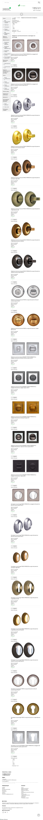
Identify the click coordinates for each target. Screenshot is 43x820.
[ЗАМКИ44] (5, 812)
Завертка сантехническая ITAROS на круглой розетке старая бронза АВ (24, 329)
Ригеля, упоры (6, 91)
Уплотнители (23, 795)
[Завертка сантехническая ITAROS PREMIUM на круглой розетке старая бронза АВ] (25, 199)
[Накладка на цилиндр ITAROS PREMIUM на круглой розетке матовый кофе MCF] (21, 556)
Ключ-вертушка (6, 104)
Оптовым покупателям (6, 789)
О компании (4, 791)
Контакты (3, 793)
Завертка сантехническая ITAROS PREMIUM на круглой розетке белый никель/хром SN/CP (25, 116)
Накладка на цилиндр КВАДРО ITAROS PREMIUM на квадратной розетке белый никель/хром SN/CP (25, 746)
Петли (4, 75)
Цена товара (14, 22)
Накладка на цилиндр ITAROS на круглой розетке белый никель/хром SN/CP (24, 689)
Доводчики (5, 97)
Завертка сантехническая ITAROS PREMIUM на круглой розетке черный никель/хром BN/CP (25, 272)
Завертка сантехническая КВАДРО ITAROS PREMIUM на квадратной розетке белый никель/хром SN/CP (23, 357)
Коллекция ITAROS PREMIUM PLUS (7, 47)
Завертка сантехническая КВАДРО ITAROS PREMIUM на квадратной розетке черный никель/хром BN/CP (23, 446)
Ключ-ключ (6, 106)
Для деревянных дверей (6, 33)
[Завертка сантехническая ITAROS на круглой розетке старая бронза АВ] (25, 319)
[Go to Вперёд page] (13, 27)
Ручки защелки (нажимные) (7, 57)
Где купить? (4, 790)
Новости (3, 792)
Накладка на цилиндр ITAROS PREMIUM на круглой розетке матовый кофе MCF (24, 567)
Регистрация (38, 10)
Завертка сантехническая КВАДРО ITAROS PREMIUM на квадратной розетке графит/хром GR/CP (23, 387)
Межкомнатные (7, 64)
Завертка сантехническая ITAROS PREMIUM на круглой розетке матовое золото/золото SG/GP (25, 147)
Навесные (6, 24)
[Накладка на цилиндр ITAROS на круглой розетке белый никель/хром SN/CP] (25, 680)
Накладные (6, 27)
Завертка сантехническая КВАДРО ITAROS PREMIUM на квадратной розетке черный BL (23, 475)
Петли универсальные (7, 78)
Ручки (22, 787)
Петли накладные (6, 82)
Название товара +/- (16, 21)
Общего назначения (6, 30)
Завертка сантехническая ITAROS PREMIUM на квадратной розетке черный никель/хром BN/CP (24, 84)
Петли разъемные (6, 89)
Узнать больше (14, 66)
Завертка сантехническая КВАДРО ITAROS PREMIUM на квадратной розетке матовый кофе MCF (23, 417)
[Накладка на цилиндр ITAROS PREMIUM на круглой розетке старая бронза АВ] (23, 587)
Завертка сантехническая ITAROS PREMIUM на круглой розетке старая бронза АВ (25, 209)
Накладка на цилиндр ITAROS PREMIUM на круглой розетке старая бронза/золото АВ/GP (24, 629)
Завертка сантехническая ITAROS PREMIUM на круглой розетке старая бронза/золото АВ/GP (25, 240)
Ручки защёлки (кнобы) (7, 54)
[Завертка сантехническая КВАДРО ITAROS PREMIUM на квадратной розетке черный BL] (25, 465)
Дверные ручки (6, 40)
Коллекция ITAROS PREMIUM (6, 43)
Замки (4, 18)
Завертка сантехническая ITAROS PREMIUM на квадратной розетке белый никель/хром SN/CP (24, 54)
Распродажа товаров (5, 110)
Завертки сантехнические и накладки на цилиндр (6, 71)
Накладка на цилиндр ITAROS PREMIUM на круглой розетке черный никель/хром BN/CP (24, 660)
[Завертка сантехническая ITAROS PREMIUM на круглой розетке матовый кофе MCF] (23, 167)
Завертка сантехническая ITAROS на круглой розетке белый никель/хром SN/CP (24, 300)
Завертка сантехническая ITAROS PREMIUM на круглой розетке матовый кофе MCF (25, 178)
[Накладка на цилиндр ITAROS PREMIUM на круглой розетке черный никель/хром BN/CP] (23, 650)
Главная (3, 787)
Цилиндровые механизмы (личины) (6, 100)
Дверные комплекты (5, 37)
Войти (34, 10)
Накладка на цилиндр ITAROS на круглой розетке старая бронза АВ (25, 718)
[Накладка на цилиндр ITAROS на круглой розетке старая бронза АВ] (25, 708)
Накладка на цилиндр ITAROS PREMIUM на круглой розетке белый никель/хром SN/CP (24, 536)
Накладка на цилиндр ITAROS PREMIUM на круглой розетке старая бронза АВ (24, 598)
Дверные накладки (24, 789)
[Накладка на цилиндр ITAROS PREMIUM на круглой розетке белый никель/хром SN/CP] (23, 525)
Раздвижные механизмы (5, 94)
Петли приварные (6, 85)
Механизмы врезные (5, 61)
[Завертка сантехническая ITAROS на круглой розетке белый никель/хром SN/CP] (25, 291)
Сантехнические (7, 67)
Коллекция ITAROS (6, 51)
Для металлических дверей (7, 21)
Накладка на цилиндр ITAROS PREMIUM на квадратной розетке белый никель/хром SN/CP (25, 504)
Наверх (38, 815)
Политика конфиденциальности (7, 794)
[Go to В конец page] (13, 28)
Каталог (3, 788)
